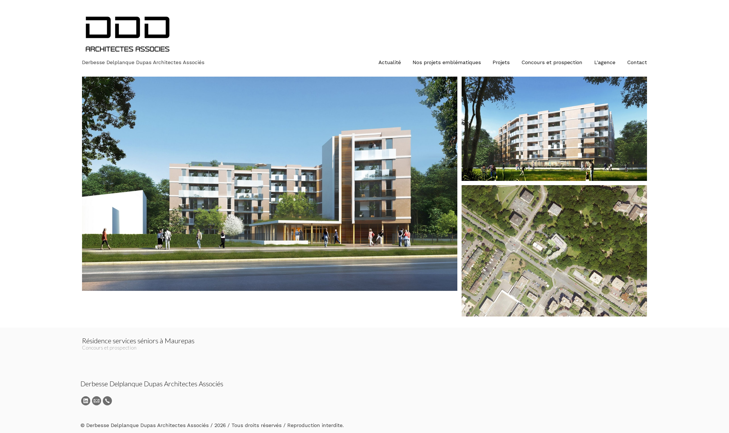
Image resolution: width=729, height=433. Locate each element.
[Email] (96, 400)
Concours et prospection (551, 62)
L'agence (604, 62)
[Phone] (107, 400)
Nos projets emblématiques (447, 62)
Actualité (389, 62)
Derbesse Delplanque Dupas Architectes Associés (151, 383)
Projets (501, 62)
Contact (637, 62)
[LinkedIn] (85, 400)
